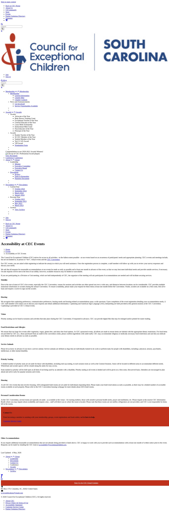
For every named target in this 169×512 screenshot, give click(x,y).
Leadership (14, 459)
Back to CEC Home (13, 6)
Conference (10, 158)
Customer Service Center (15, 507)
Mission (17, 164)
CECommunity (11, 10)
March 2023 (19, 205)
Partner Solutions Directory (15, 16)
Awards (19, 112)
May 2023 (18, 203)
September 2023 (21, 201)
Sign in (8, 77)
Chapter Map (19, 98)
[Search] (2, 29)
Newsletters (23, 185)
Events (8, 14)
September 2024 (21, 191)
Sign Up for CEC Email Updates (86, 483)
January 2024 (19, 195)
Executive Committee (22, 166)
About (17, 160)
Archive (13, 471)
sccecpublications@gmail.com (12, 493)
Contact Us (19, 170)
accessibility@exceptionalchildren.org (52, 445)
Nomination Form (21, 145)
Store (7, 12)
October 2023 (20, 199)
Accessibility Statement (14, 505)
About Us (9, 8)
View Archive (20, 210)
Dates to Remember (22, 176)
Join (7, 75)
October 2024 (20, 189)
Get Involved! (20, 104)
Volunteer (9, 18)
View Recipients (11, 156)
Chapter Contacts (21, 100)
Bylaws (17, 174)
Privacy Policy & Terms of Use (17, 503)
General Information (22, 96)
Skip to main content (8, 2)
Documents (14, 172)
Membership (24, 91)
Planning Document (22, 178)
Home (8, 249)
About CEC (10, 501)
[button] (13, 91)
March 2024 (19, 193)
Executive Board (21, 168)
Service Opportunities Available (26, 106)
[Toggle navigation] (5, 81)
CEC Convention (53, 260)
